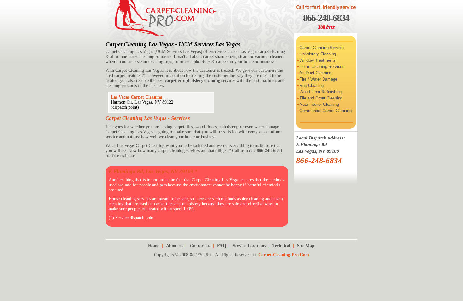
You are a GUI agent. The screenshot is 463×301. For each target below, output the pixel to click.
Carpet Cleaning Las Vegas (215, 180)
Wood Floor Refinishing (321, 91)
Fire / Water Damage (318, 79)
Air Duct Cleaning (315, 73)
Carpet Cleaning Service (322, 47)
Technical (281, 245)
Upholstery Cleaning (318, 54)
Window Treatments (318, 60)
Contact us (200, 245)
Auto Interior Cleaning (319, 104)
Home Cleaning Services (322, 66)
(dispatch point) (125, 107)
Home (153, 245)
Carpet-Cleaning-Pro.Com (283, 255)
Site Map (305, 245)
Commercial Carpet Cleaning (326, 110)
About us (174, 245)
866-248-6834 (326, 18)
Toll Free (326, 26)
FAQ (221, 245)
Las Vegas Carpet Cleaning (136, 97)
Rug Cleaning (312, 85)
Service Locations (249, 245)
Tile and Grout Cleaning (321, 98)
